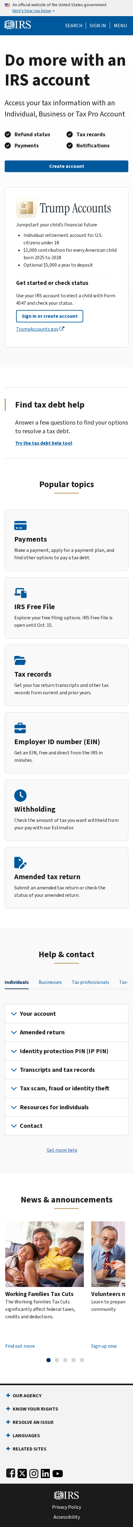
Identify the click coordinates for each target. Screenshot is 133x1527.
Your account (38, 1014)
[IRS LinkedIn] (45, 1472)
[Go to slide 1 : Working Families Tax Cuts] (48, 1360)
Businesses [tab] (50, 982)
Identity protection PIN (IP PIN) (64, 1051)
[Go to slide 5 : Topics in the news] (82, 1360)
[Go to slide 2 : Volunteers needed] (57, 1360)
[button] (98, 26)
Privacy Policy (66, 1507)
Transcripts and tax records (57, 1070)
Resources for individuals (54, 1107)
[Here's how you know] (66, 8)
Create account (66, 166)
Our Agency (27, 1395)
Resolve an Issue (33, 1422)
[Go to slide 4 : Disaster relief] (74, 1360)
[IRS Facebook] (10, 1472)
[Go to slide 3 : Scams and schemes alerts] (65, 1360)
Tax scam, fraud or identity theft (64, 1088)
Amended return (42, 1032)
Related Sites (29, 1449)
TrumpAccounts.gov (37, 329)
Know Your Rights (35, 1409)
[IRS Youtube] (57, 1472)
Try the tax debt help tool (43, 443)
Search (74, 26)
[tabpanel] (66, 1070)
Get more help (62, 1150)
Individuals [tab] (17, 982)
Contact (31, 1126)
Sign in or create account (50, 316)
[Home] (17, 24)
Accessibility (67, 1517)
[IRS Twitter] (22, 1472)
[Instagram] (33, 1472)
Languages (26, 1435)
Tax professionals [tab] (90, 982)
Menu (120, 26)
